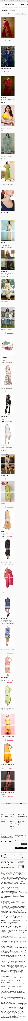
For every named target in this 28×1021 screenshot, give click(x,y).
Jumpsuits (20, 941)
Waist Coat (7, 948)
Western (17, 953)
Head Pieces (22, 961)
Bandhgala (3, 952)
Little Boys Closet (4, 991)
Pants (25, 947)
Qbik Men (19, 908)
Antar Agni (3, 873)
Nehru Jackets (20, 983)
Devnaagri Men (13, 907)
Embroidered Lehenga (18, 977)
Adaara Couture (17, 895)
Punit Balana (3, 881)
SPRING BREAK (17, 917)
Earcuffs (17, 961)
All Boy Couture (4, 993)
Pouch (7, 970)
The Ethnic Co (3, 906)
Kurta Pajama (6, 951)
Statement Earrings (11, 966)
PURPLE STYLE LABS (4, 816)
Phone (23, 840)
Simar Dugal (4, 893)
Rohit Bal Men (21, 903)
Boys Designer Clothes (5, 983)
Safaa (24, 893)
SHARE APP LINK (24, 843)
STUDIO (23, 0)
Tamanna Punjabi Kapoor (6, 896)
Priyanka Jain (3, 891)
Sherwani (16, 947)
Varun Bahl (24, 886)
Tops (19, 938)
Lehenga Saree (17, 942)
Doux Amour (22, 928)
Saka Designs (22, 992)
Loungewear (24, 952)
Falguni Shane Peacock (5, 874)
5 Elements (16, 930)
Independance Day (10, 997)
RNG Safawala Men (4, 916)
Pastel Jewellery (4, 965)
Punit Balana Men (19, 907)
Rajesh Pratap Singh (18, 881)
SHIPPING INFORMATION (22, 816)
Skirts (12, 941)
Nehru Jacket (8, 947)
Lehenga (11, 977)
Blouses (12, 942)
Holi (5, 997)
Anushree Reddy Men (5, 910)
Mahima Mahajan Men (6, 913)
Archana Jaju (19, 893)
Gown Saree (23, 942)
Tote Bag (20, 971)
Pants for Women (19, 940)
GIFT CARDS (12, 821)
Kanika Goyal (20, 889)
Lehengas (3, 937)
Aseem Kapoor (4, 897)
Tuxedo (17, 951)
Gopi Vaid (18, 891)
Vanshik (2, 903)
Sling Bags (21, 970)
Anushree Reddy (9, 873)
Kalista (2, 878)
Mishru (21, 878)
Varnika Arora (3, 925)
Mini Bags (16, 971)
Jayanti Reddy (22, 877)
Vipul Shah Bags (5, 931)
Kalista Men (11, 912)
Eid (15, 997)
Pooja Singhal (15, 872)
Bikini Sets (8, 941)
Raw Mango (3, 872)
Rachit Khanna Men (13, 910)
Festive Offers (14, 943)
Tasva (2, 901)
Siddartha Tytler (22, 883)
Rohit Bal (20, 882)
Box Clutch (14, 972)
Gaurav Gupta (16, 884)
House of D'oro (20, 927)
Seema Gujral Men (4, 917)
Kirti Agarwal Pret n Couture (13, 993)
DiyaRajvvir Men (16, 911)
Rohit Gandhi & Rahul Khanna (6, 883)
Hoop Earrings (8, 967)
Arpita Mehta (11, 892)
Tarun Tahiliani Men (13, 908)
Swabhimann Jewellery (5, 927)
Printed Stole (11, 974)
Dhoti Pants (13, 940)
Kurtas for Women (21, 937)
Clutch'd (20, 925)
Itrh (7, 895)
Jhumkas (25, 966)
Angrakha (21, 951)
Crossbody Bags (4, 971)
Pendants (24, 962)
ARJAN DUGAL (10, 911)
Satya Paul (21, 872)
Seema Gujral (15, 883)
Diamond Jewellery (19, 965)
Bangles (21, 960)
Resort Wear (3, 941)
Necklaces (3, 960)
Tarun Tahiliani (4, 884)
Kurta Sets (11, 937)
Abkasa (23, 910)
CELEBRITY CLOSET (13, 823)
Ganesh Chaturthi (13, 998)
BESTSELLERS (12, 816)
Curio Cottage (4, 923)
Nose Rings (4, 961)
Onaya (10, 877)
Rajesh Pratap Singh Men (20, 902)
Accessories (18, 952)
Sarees (15, 937)
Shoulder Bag (3, 972)
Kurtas (20, 947)
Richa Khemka (3, 895)
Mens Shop (12, 955)
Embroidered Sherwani (9, 985)
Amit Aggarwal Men (5, 908)
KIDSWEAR (19, 0)
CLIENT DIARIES (12, 828)
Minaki (25, 927)
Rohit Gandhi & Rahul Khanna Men (15, 916)
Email (18, 840)
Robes (2, 950)
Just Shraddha (13, 927)
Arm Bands (9, 962)
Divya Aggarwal (4, 889)
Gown (10, 938)
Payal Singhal (9, 884)
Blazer (19, 985)
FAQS (19, 824)
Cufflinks (10, 953)
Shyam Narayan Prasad (12, 889)
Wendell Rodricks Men (5, 918)
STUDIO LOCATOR (4, 819)
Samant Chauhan (11, 888)
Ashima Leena (15, 886)
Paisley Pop (21, 932)
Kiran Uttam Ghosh (8, 878)
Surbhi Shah (18, 888)
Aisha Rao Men (4, 911)
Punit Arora (11, 915)
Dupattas (3, 942)
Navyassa (10, 991)
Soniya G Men (11, 917)
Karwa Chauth (8, 999)
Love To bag (9, 925)
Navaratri (3, 998)
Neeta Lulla (4, 887)
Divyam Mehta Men (11, 902)
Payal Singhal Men (4, 915)
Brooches (15, 956)
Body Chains (3, 962)
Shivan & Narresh (5, 877)
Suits (23, 947)
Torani (26, 892)
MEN (8, 0)
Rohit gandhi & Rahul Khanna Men (11, 903)
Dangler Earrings (19, 966)
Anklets (13, 962)
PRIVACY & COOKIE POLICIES (21, 822)
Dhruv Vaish (13, 901)
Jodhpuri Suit (12, 951)
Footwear (8, 956)
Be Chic (20, 930)
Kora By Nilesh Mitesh (22, 920)
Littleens (17, 992)
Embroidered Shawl (5, 974)
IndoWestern (22, 953)
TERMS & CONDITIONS (22, 819)
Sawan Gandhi (17, 892)
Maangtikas (9, 961)
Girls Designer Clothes (5, 977)
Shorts (5, 950)
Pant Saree (3, 943)
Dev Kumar (24, 906)
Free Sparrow (3, 992)
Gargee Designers (4, 912)
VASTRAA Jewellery (4, 926)
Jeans (2, 951)
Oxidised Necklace (23, 967)
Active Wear (3, 956)
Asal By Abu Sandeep (17, 873)
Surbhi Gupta (13, 893)
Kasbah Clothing (17, 912)
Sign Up (23, 867)
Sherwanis (3, 938)
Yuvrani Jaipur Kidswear (18, 991)
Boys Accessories (19, 986)
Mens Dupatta (8, 952)
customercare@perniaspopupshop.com (8, 837)
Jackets (15, 941)
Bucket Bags (10, 971)
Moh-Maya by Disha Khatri (16, 923)
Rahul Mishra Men (17, 915)
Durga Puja (19, 998)
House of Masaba (4, 892)
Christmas (24, 998)
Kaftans (22, 938)
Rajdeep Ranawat (10, 881)
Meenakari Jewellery (5, 963)
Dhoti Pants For (4, 980)
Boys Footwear (12, 986)
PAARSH (18, 913)
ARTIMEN (19, 910)
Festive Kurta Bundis (5, 955)
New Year (14, 999)
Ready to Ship (8, 943)
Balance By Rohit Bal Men (15, 918)
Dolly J (23, 873)
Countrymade (18, 901)
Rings (18, 960)
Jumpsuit (14, 952)
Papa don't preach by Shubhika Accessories (9, 932)
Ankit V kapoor (4, 902)
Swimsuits (25, 941)
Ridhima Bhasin (10, 882)
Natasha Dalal (9, 872)
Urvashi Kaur (20, 896)
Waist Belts (11, 970)
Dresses (7, 938)
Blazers (12, 950)
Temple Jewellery (11, 965)
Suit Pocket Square (18, 948)
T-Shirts (8, 950)
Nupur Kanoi (4, 879)
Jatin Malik (24, 908)
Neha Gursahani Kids (11, 992)
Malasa (8, 893)
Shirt (22, 985)
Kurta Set (8, 978)
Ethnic (14, 953)
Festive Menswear (18, 955)
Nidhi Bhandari (10, 930)
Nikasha (20, 886)
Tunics (25, 938)
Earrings (7, 960)
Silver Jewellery (4, 966)
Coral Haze (24, 930)
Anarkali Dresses (17, 978)
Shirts (12, 947)
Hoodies (24, 948)
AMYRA (10, 931)
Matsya (22, 892)
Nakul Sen (25, 878)
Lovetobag (17, 928)
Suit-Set (16, 950)
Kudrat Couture (24, 912)
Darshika (20, 906)
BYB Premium (22, 993)
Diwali (2, 997)
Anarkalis (7, 937)
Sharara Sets (14, 938)
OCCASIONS (12, 826)
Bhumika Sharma (4, 888)
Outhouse (24, 925)
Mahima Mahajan (15, 878)
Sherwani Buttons (21, 950)
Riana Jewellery (4, 928)
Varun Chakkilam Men (13, 920)
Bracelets (14, 960)
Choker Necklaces (15, 967)
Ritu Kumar (16, 882)
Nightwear (8, 942)
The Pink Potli (15, 925)
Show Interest (9, 247)
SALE (10, 819)
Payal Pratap (22, 879)
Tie (11, 956)
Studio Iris (23, 895)
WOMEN (3, 0)
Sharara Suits (3, 978)
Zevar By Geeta (18, 926)
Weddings (3, 999)
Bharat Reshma (15, 906)
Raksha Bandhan (19, 997)
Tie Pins (12, 948)
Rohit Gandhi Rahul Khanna (6, 886)
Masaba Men (13, 913)
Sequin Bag (9, 972)
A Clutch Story (3, 930)
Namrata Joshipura (17, 887)
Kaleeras (13, 961)
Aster (10, 926)
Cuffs (10, 960)
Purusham (9, 906)
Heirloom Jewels (18, 962)
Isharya (8, 923)
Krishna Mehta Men (5, 907)
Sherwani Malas (5, 953)
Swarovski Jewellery (14, 963)
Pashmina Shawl (20, 972)
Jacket (16, 985)
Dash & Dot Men (7, 901)
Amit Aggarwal (9, 887)
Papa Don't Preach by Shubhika (13, 879)
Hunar (13, 926)
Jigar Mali (11, 895)
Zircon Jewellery (21, 963)
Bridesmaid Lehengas (6, 940)
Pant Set (23, 955)
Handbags (3, 970)
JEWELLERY (12, 0)
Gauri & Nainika (15, 877)
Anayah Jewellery (11, 928)
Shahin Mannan (15, 896)
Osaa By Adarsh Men (20, 874)
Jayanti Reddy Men (4, 920)
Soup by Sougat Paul (11, 891)
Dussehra (7, 998)
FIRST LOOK (3, 821)
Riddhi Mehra (3, 882)
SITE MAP (20, 826)
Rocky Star (13, 874)
